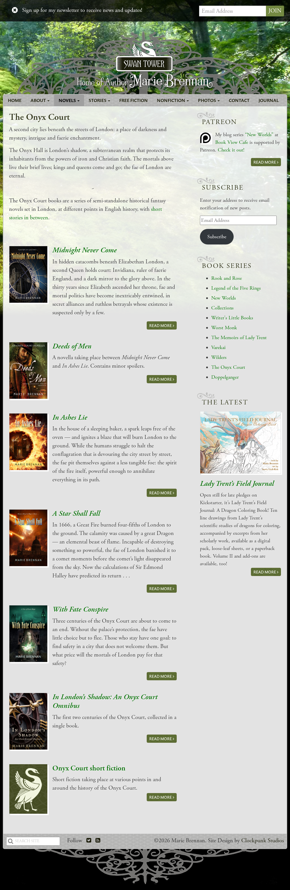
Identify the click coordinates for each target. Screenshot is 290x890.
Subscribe (216, 236)
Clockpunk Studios (262, 840)
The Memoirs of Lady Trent (239, 337)
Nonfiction (171, 100)
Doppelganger (225, 377)
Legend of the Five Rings (236, 288)
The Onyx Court (228, 367)
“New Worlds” (259, 134)
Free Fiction (133, 100)
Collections (222, 308)
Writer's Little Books (232, 318)
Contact (239, 100)
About (39, 100)
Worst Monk (224, 327)
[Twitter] (88, 840)
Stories (98, 100)
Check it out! (231, 150)
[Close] (15, 10)
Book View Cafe (231, 142)
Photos (207, 100)
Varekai (218, 347)
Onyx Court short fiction (88, 768)
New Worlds (223, 298)
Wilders (219, 357)
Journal (269, 100)
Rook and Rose (226, 278)
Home (15, 100)
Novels (68, 100)
